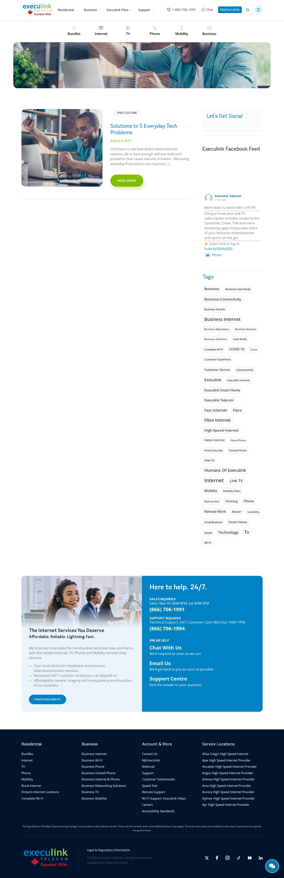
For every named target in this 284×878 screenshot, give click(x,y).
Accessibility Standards (158, 811)
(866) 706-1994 (167, 628)
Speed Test (149, 786)
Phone (26, 773)
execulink (212, 379)
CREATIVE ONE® (116, 863)
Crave (253, 349)
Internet (27, 760)
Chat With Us (165, 647)
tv (246, 532)
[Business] (209, 31)
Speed (208, 533)
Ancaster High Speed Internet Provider (229, 766)
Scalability (253, 512)
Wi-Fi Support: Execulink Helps (164, 798)
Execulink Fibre (118, 10)
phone (249, 501)
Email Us (160, 663)
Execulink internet (238, 380)
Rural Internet (31, 786)
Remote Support (153, 792)
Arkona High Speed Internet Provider (228, 779)
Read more (126, 181)
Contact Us (149, 754)
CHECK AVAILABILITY (47, 699)
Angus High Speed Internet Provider (227, 773)
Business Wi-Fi (92, 760)
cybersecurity (244, 370)
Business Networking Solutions (104, 786)
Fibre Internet (217, 420)
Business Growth (214, 309)
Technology (228, 532)
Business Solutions (215, 339)
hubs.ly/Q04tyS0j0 (218, 248)
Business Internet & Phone (101, 779)
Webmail (148, 766)
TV (23, 766)
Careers (147, 804)
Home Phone (238, 440)
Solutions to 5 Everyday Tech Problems (143, 129)
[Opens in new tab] (207, 858)
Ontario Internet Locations (40, 792)
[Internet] (101, 31)
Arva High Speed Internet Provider (226, 786)
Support (144, 10)
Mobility (210, 490)
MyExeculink (230, 9)
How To (209, 460)
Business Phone (93, 766)
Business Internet (222, 319)
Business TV (90, 792)
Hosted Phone (238, 450)
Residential (66, 10)
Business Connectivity (222, 299)
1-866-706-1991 (184, 9)
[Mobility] (181, 31)
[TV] (128, 31)
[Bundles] (74, 31)
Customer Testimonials (158, 779)
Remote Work (215, 511)
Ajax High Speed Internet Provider (226, 760)
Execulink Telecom (228, 196)
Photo (216, 255)
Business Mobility (94, 798)
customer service (217, 370)
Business (90, 10)
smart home (237, 522)
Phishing (231, 501)
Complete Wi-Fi (213, 349)
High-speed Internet (221, 430)
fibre (237, 410)
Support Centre (168, 678)
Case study (240, 339)
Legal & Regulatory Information (108, 850)
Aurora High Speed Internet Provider (228, 792)
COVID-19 (236, 349)
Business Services (245, 329)
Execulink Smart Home (222, 390)
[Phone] (154, 31)
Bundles (27, 754)
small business (213, 522)
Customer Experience (217, 359)
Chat (209, 9)
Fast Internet (215, 410)
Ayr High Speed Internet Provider (225, 804)
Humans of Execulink (225, 470)
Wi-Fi (207, 543)
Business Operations (216, 329)
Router (236, 512)
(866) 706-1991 (167, 609)
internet (214, 480)
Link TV (236, 480)
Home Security (213, 450)
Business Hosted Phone (98, 773)
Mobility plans (232, 491)
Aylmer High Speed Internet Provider (228, 798)
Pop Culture (127, 113)
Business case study (238, 289)
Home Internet (214, 440)
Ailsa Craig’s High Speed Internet (225, 754)
